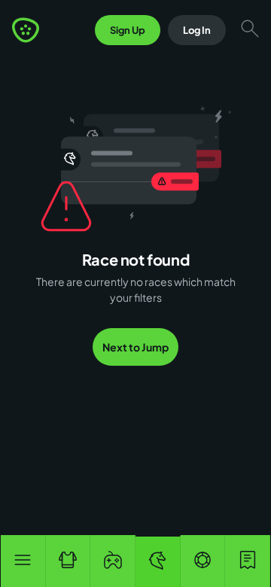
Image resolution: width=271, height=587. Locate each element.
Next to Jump (135, 347)
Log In (197, 30)
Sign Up (127, 30)
